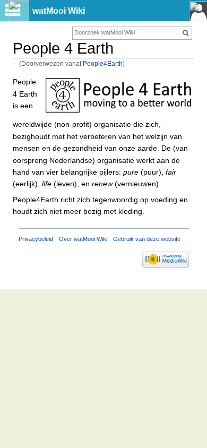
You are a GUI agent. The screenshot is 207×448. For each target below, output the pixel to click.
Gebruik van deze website (146, 239)
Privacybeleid (36, 239)
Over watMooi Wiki (83, 239)
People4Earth (103, 63)
